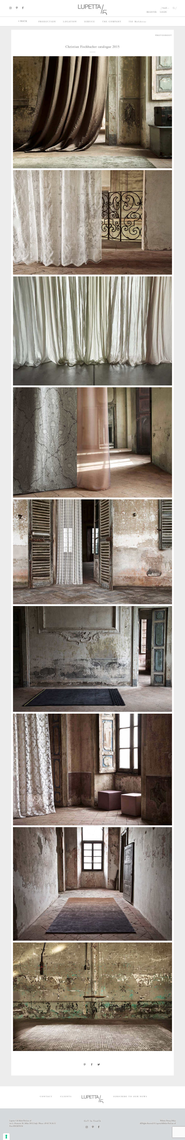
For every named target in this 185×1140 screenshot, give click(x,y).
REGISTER (151, 12)
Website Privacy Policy (168, 1121)
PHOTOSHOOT (163, 35)
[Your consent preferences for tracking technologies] (6, 1136)
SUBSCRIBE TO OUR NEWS (130, 1096)
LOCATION (70, 22)
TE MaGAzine (138, 22)
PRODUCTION (47, 22)
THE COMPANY (111, 22)
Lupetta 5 (6, 21)
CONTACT (46, 1096)
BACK (23, 21)
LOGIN (163, 12)
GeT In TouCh (92, 1121)
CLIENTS (66, 1096)
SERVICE (89, 22)
